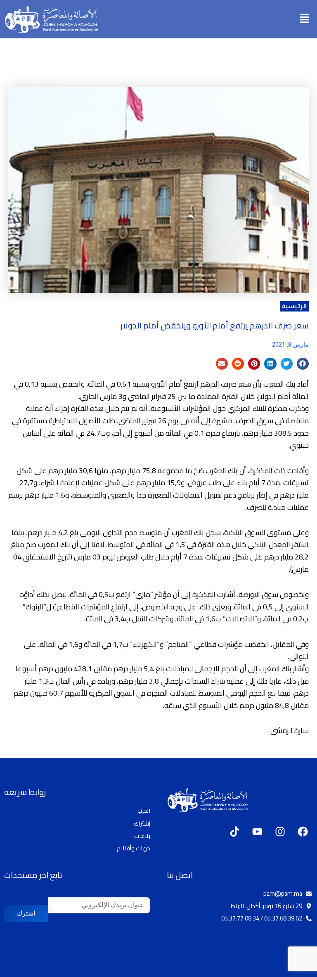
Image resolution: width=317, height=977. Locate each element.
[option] (296, 971)
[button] (304, 19)
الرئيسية (294, 306)
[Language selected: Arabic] (292, 970)
